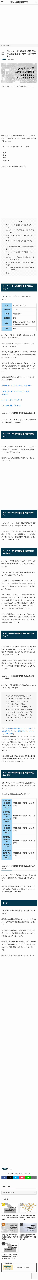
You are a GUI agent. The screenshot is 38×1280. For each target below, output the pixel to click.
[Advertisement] (19, 24)
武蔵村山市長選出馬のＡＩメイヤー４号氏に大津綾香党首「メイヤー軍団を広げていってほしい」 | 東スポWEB (18, 731)
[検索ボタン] (36, 2)
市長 (5, 59)
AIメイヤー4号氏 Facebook (11, 405)
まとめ (8, 273)
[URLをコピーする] (34, 1177)
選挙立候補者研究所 (19, 2)
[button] (4, 1177)
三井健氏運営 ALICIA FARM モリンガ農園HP (16, 385)
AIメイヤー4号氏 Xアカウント (11, 400)
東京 (11, 1168)
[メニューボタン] (2, 2)
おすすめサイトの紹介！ (21, 1267)
